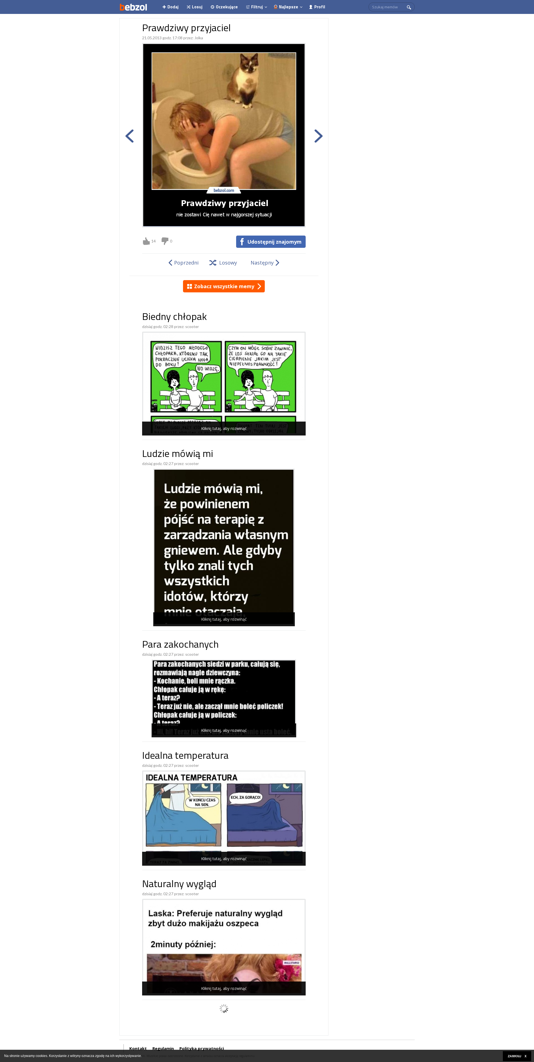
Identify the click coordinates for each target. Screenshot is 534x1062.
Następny (262, 262)
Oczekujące (227, 7)
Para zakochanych (180, 645)
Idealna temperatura (185, 756)
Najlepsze (288, 7)
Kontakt (138, 1048)
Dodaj (173, 7)
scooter (192, 326)
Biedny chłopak (174, 317)
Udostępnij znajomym (274, 241)
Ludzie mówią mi (177, 454)
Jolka (198, 37)
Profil (319, 7)
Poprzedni (186, 262)
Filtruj (257, 7)
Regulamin (163, 1048)
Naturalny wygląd (179, 885)
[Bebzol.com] (133, 7)
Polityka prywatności (201, 1048)
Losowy (228, 262)
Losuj (197, 7)
